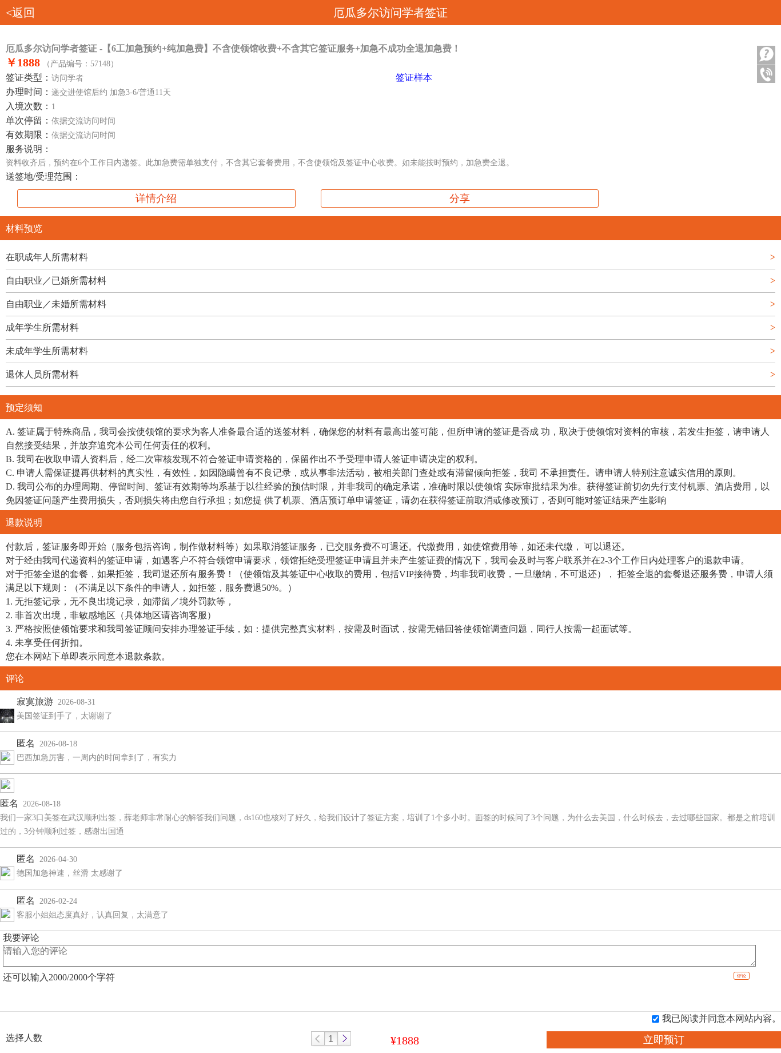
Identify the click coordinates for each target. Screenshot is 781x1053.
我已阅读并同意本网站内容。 (721, 1018)
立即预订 (663, 1040)
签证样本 (414, 77)
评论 (741, 976)
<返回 (20, 12)
